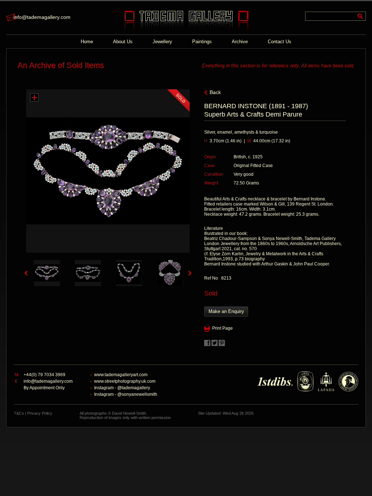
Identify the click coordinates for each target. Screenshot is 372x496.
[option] (46, 273)
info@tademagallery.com (41, 17)
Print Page (222, 328)
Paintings (202, 41)
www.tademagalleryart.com (120, 374)
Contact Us (279, 41)
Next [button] (189, 273)
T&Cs (19, 413)
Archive (240, 41)
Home (87, 41)
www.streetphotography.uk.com (124, 381)
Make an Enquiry (226, 311)
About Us (123, 41)
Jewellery (162, 41)
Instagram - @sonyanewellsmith (125, 394)
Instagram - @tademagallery (122, 387)
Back (215, 92)
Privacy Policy (39, 413)
